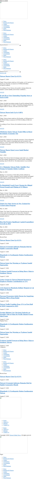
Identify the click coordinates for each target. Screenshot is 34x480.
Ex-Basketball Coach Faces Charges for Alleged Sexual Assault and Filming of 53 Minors (16, 186)
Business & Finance (8, 22)
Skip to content (4, 0)
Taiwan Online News (15, 435)
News (4, 21)
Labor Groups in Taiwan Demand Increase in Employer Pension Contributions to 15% (15, 280)
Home (5, 420)
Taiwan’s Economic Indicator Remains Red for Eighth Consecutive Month (16, 247)
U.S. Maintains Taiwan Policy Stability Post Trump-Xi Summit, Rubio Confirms (15, 168)
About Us (5, 422)
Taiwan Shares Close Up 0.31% (10, 76)
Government (6, 27)
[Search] (20, 45)
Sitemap (5, 423)
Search (2, 45)
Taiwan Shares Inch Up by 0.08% (11, 112)
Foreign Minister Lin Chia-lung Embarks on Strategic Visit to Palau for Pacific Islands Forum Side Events (16, 314)
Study (4, 28)
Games (5, 24)
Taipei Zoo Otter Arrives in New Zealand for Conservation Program (15, 204)
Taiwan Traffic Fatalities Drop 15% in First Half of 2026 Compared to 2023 (16, 305)
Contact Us (6, 425)
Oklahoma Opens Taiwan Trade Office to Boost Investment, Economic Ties (16, 132)
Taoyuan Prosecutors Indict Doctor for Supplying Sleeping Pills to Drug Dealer (17, 297)
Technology (6, 25)
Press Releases (7, 30)
